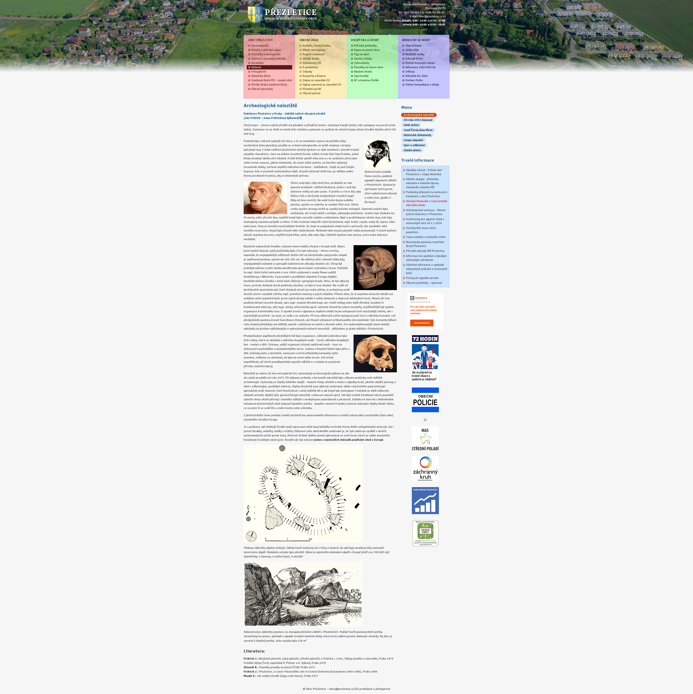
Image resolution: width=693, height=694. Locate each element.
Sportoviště (361, 76)
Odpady (307, 71)
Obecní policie (312, 93)
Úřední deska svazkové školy (269, 84)
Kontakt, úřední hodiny (317, 45)
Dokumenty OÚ (312, 63)
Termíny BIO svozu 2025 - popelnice (422, 230)
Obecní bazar (414, 45)
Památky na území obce (368, 67)
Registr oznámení (313, 54)
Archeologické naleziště (419, 115)
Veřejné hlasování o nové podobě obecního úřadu (426, 203)
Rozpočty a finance (314, 76)
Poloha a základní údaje (266, 50)
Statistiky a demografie (266, 54)
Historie (256, 67)
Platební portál (312, 89)
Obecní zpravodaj (262, 89)
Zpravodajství (259, 45)
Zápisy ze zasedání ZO (316, 80)
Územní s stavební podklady (268, 58)
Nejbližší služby (415, 54)
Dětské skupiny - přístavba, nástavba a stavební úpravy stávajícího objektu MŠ (422, 183)
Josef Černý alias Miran (418, 130)
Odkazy (410, 71)
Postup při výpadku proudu (422, 278)
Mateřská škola (261, 76)
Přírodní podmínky (365, 45)
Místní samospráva (314, 50)
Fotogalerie (258, 71)
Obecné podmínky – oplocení (424, 283)
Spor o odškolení (414, 145)
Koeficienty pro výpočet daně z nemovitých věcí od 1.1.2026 (425, 221)
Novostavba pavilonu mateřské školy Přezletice (425, 244)
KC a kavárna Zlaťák (366, 80)
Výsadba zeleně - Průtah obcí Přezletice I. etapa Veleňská (424, 172)
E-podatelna (310, 67)
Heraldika (257, 63)
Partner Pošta (414, 80)
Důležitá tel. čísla (417, 76)
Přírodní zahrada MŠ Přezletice (425, 251)
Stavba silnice (412, 150)
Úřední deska (311, 58)
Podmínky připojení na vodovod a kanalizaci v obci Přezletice (426, 194)
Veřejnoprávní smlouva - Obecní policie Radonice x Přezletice (425, 212)
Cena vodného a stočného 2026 (425, 237)
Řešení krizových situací (420, 63)
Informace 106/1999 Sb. (421, 67)
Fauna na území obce (367, 50)
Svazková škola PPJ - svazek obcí (271, 80)
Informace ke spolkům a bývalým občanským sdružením (426, 258)
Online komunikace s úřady (422, 84)
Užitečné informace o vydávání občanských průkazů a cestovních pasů (426, 269)
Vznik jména (411, 125)
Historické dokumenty (417, 135)
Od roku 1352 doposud (418, 120)
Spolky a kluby (363, 58)
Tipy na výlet (361, 54)
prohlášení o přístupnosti (374, 689)
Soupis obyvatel (413, 140)
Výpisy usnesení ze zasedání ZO (322, 84)
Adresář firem (414, 58)
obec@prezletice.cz (430, 16)
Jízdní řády (412, 50)
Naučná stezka (363, 71)
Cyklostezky (361, 63)
